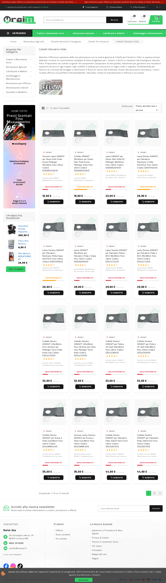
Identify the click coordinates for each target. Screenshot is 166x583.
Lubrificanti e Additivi (114, 33)
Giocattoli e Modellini (16, 92)
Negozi (95, 558)
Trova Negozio (91, 7)
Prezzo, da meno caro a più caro (147, 108)
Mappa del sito (99, 554)
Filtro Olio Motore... (23, 242)
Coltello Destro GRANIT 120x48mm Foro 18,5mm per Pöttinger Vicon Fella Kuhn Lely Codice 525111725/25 (52, 348)
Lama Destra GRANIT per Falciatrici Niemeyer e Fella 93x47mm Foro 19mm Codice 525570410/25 (147, 162)
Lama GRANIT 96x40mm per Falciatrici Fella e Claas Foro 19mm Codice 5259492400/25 (85, 256)
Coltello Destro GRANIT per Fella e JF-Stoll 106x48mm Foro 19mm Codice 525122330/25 (115, 347)
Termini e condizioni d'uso (105, 541)
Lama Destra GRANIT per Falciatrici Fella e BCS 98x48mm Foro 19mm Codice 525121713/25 (147, 256)
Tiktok (20, 566)
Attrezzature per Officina (18, 83)
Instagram (13, 566)
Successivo (160, 493)
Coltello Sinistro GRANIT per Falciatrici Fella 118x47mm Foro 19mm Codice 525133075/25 (148, 441)
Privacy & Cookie (100, 537)
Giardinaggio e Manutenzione (147, 33)
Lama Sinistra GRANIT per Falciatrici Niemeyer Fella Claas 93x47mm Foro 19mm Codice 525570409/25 (53, 256)
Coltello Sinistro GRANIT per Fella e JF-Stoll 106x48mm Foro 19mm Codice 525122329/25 (146, 347)
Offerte (59, 530)
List (47, 108)
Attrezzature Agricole (83, 33)
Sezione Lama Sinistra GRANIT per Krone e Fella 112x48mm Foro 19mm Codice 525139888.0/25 (84, 441)
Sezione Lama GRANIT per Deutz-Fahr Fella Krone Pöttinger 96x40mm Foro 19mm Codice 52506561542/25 (53, 163)
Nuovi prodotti (63, 534)
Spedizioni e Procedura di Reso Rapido (107, 532)
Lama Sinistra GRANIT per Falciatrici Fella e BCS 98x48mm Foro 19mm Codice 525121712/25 (116, 256)
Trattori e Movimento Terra (50, 33)
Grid (43, 108)
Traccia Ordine (115, 7)
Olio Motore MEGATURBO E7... (24, 256)
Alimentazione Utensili (17, 87)
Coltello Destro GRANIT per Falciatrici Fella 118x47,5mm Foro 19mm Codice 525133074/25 (117, 441)
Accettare (84, 580)
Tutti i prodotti (16, 269)
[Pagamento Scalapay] (19, 174)
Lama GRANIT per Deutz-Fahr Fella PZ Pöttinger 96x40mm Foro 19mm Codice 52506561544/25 (115, 162)
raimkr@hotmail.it (18, 548)
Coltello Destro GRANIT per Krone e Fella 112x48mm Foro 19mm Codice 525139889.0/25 (52, 441)
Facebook (6, 566)
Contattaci (97, 550)
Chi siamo (97, 546)
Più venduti (61, 538)
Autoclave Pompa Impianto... (23, 229)
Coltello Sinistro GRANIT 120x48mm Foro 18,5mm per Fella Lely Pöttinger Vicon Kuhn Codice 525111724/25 (84, 348)
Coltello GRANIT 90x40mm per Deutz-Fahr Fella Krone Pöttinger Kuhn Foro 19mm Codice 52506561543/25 (84, 163)
